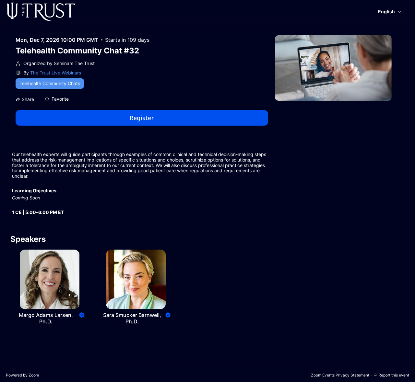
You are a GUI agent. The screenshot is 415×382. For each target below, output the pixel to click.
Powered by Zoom (22, 375)
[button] (57, 99)
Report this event (393, 375)
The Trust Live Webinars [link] (55, 72)
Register (142, 118)
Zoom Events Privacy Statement (340, 375)
